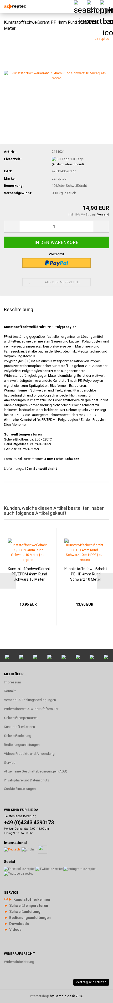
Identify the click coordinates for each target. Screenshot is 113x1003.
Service (9, 763)
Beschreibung (18, 309)
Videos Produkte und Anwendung (29, 754)
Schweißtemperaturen (21, 718)
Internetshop (39, 996)
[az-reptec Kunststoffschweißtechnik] (13, 6)
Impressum (12, 682)
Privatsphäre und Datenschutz (26, 780)
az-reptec (102, 39)
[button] (12, 227)
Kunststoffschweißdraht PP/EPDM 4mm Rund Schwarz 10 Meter (29, 574)
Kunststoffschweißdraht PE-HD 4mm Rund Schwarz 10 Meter (85, 574)
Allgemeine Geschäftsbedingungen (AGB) (35, 771)
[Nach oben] (98, 935)
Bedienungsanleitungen (22, 745)
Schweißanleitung (17, 736)
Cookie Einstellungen (20, 789)
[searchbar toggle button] (80, 6)
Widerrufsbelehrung (19, 962)
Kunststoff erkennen (19, 727)
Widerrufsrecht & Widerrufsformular (31, 709)
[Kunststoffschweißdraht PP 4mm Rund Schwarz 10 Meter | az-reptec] (56, 75)
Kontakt (10, 691)
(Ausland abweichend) (68, 164)
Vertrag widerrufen (91, 982)
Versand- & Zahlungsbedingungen (30, 700)
